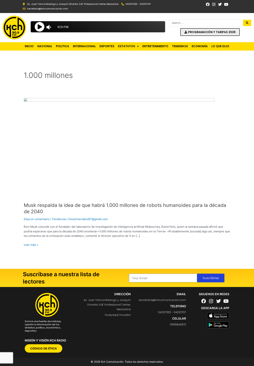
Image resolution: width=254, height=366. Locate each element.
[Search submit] (247, 23)
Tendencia (59, 219)
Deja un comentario (36, 219)
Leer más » (31, 244)
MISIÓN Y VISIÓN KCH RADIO (45, 340)
